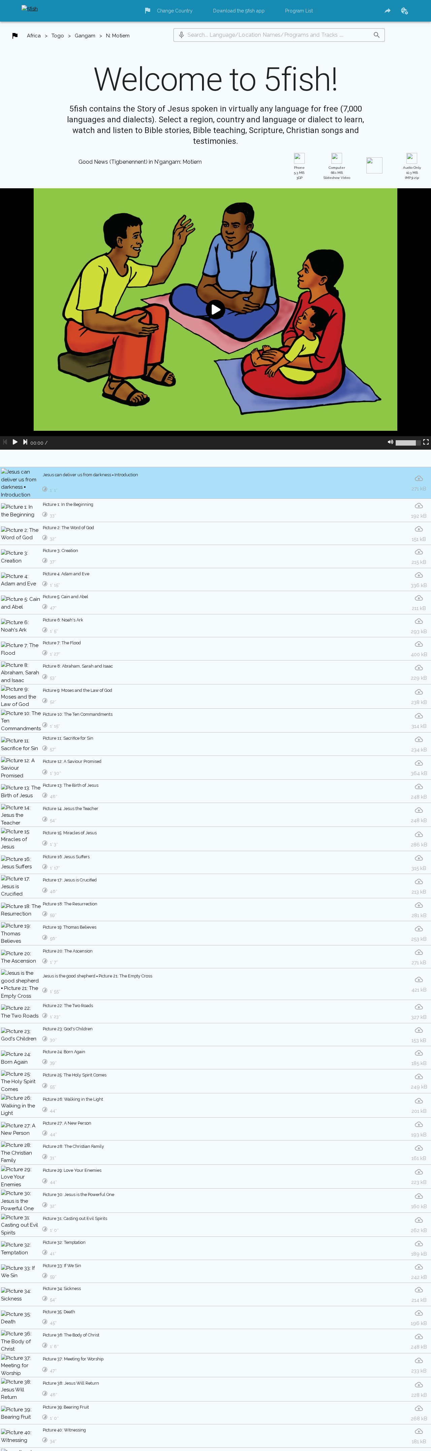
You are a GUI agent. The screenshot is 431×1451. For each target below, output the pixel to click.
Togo (58, 37)
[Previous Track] (5, 454)
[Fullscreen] (426, 454)
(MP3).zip (412, 184)
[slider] (408, 454)
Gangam (87, 37)
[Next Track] (25, 454)
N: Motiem (121, 37)
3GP (299, 184)
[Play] (15, 454)
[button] (183, 36)
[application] (215, 330)
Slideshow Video (337, 184)
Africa (34, 37)
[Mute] (391, 454)
